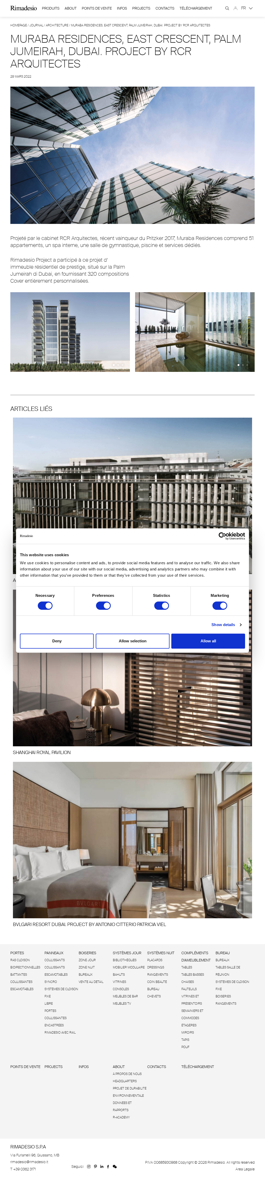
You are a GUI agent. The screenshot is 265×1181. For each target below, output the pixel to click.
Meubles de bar (125, 996)
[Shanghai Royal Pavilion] (132, 672)
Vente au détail (91, 982)
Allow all (208, 641)
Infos (122, 8)
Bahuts (119, 975)
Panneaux (54, 953)
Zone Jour (87, 960)
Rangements (157, 975)
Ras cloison (20, 960)
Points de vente (97, 8)
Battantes (18, 975)
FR (244, 8)
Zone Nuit (87, 967)
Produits (51, 8)
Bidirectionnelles (25, 967)
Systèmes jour (127, 953)
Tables (186, 967)
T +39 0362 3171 (23, 1169)
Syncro (51, 982)
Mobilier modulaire (129, 967)
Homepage (18, 25)
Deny (57, 641)
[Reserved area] (235, 8)
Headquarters (125, 1081)
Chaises (187, 982)
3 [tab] (122, 365)
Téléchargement (196, 8)
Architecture (57, 25)
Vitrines (119, 982)
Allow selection (132, 641)
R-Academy (121, 1117)
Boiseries (87, 953)
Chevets (154, 996)
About (71, 8)
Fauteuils (189, 989)
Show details (223, 624)
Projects (141, 8)
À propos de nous (127, 1074)
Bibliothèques (124, 960)
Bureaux (86, 975)
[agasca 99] (132, 500)
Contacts (165, 8)
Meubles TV (122, 1004)
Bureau (153, 989)
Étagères (188, 1025)
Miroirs (187, 1032)
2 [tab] (118, 365)
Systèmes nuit (160, 953)
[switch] (103, 605)
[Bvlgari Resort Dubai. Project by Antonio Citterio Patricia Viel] (132, 845)
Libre (49, 1004)
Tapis (185, 1040)
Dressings (155, 967)
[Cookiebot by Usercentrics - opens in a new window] (222, 536)
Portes (17, 953)
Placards (154, 960)
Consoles (121, 989)
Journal (36, 25)
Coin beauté (157, 982)
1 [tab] (114, 365)
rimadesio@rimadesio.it (29, 1162)
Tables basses (192, 975)
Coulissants (55, 960)
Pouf (185, 1047)
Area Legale (245, 1169)
